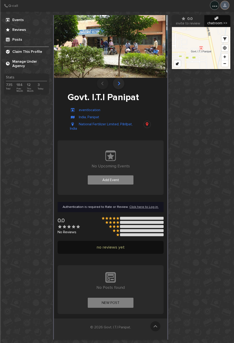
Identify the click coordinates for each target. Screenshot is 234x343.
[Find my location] (224, 48)
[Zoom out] (224, 63)
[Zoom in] (224, 57)
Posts (17, 39)
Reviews (19, 29)
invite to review (188, 21)
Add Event (110, 180)
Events (18, 20)
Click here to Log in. (144, 207)
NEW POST (111, 302)
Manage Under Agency (24, 63)
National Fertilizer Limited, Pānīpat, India (101, 126)
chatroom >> (217, 23)
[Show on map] (147, 124)
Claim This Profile (27, 51)
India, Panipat (89, 117)
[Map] (201, 48)
